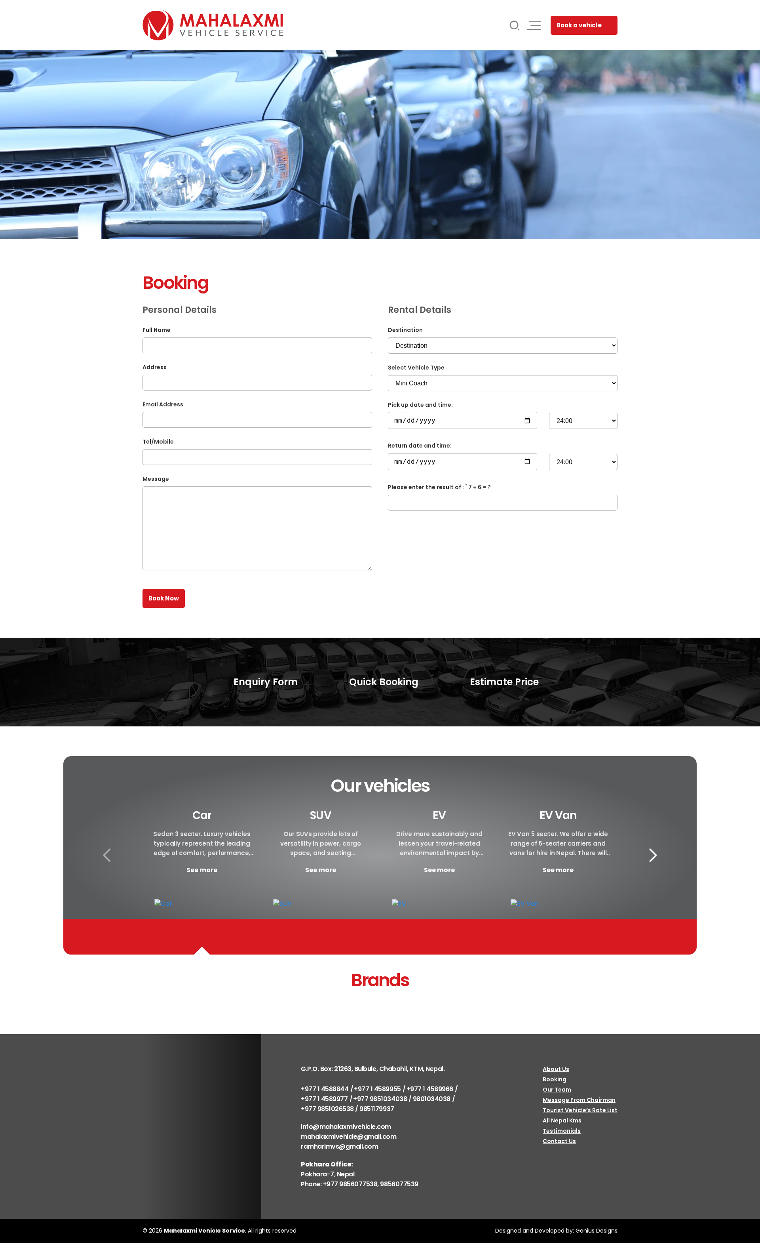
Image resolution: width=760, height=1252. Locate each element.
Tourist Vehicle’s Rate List (580, 1110)
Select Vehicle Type (416, 368)
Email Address (162, 404)
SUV (320, 815)
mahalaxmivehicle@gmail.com (349, 1136)
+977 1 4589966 (430, 1089)
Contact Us (559, 1141)
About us (556, 1069)
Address (154, 367)
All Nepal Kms (562, 1120)
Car (201, 815)
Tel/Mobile (158, 442)
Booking (554, 1079)
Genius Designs (597, 1231)
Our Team (557, 1090)
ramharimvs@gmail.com (339, 1146)
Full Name (156, 330)
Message (155, 479)
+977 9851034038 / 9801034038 (401, 1098)
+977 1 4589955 (377, 1089)
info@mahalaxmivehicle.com (346, 1126)
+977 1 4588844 (324, 1089)
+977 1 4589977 (324, 1098)
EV (439, 815)
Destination (405, 330)
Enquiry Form (264, 681)
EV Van (558, 815)
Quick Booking (382, 681)
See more (201, 870)
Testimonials (562, 1131)
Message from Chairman (579, 1100)
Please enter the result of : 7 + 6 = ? (439, 487)
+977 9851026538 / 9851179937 (347, 1108)
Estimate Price (503, 681)
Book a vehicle (579, 25)
